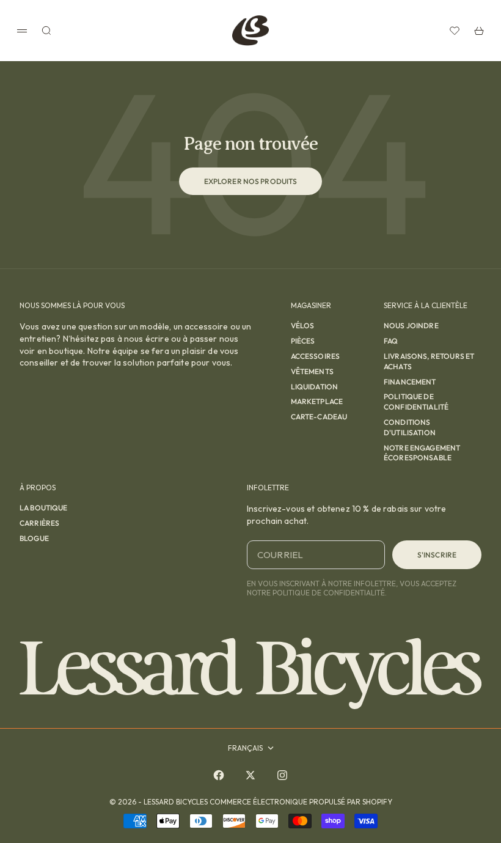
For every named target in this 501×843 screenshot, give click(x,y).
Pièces (303, 340)
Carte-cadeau (319, 416)
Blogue (34, 538)
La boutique (44, 507)
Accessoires (315, 356)
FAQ (391, 340)
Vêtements (312, 371)
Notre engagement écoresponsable (422, 453)
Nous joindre (411, 325)
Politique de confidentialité (416, 401)
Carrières (39, 523)
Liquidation (314, 386)
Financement (410, 381)
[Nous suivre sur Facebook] (219, 775)
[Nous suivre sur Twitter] (250, 775)
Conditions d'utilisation (410, 427)
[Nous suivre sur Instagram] (282, 775)
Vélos (303, 325)
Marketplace (317, 401)
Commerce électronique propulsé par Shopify (301, 801)
